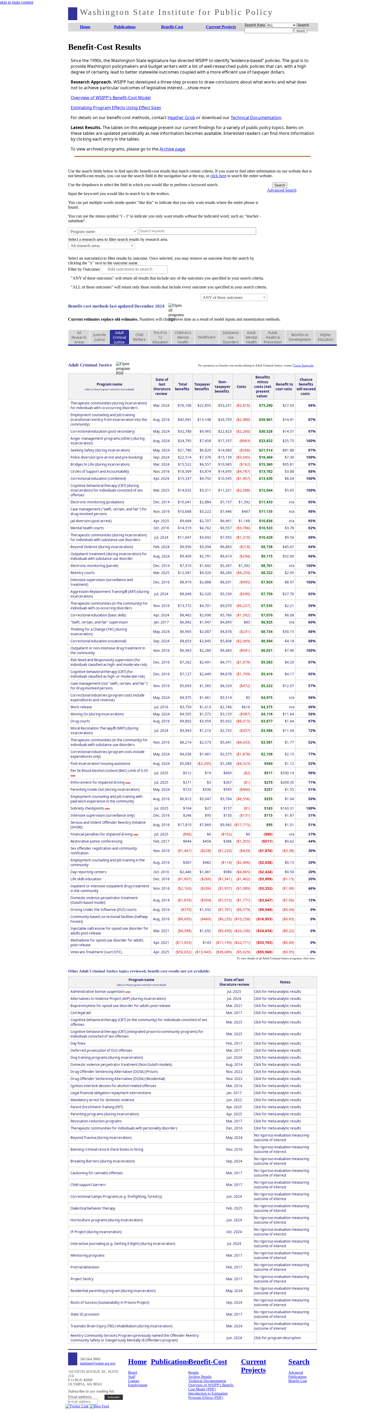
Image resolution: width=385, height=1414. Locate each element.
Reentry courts (82, 572)
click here (218, 176)
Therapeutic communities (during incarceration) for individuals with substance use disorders (108, 537)
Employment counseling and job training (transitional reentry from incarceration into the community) (108, 420)
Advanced (295, 1372)
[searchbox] (137, 269)
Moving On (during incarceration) (97, 714)
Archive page (172, 149)
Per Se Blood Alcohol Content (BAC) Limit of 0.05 (109, 770)
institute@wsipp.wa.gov (98, 1363)
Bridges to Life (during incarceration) (100, 464)
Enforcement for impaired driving (97, 782)
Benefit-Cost (297, 1381)
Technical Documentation (256, 117)
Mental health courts (87, 528)
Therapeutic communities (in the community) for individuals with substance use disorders (109, 742)
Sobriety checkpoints (87, 808)
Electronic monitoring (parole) (94, 565)
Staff (131, 1377)
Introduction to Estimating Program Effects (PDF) (208, 1395)
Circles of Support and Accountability (99, 471)
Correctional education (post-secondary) (102, 431)
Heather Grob (181, 117)
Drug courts (80, 721)
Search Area (255, 25)
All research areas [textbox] (85, 245)
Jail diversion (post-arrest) (91, 521)
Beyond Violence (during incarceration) (101, 546)
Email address (80, 1397)
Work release (81, 707)
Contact (133, 1381)
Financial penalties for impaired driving (101, 834)
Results (193, 1372)
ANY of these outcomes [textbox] (223, 297)
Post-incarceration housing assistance (100, 763)
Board (132, 1372)
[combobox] (103, 231)
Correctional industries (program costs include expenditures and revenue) (107, 697)
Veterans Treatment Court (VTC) (96, 952)
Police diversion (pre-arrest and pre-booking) (106, 457)
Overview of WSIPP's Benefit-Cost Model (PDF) (211, 1387)
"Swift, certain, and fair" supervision (99, 622)
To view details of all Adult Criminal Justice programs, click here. (276, 958)
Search (303, 25)
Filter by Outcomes (84, 269)
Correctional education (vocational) (98, 641)
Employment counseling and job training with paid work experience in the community (106, 799)
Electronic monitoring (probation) (97, 502)
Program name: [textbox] (83, 231)
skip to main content (16, 2)
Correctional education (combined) (98, 478)
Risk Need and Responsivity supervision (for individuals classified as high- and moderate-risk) (108, 662)
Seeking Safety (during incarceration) (100, 450)
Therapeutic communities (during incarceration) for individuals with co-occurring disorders (108, 405)
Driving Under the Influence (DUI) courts (103, 909)
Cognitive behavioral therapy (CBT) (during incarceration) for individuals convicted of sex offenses (106, 490)
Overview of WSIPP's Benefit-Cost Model (111, 98)
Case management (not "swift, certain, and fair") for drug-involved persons (108, 686)
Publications (297, 1377)
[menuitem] (85, 27)
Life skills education (85, 879)
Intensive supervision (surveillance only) (102, 815)
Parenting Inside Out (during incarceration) (105, 789)
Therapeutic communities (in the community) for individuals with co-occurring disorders (109, 605)
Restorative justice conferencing (96, 841)
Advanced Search (281, 190)
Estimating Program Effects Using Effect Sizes (116, 107)
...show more (197, 88)
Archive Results (200, 1377)
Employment (137, 1385)
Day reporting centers (88, 872)
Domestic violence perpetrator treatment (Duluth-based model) (104, 900)
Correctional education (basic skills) (98, 615)
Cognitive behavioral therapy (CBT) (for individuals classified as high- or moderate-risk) (107, 674)
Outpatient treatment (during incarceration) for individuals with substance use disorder (108, 556)
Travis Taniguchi (303, 365)
